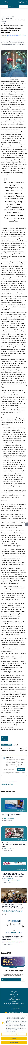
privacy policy (7, 773)
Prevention (4, 781)
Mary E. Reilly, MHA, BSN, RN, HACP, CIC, (13, 910)
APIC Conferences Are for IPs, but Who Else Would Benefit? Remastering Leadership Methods (8, 749)
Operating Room (13, 781)
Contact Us (14, 996)
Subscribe (20, 769)
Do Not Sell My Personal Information (14, 1003)
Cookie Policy (12, 1031)
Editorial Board (14, 994)
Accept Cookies (14, 1042)
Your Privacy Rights (14, 1005)
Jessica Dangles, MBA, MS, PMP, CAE (11, 880)
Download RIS (4, 738)
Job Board (14, 998)
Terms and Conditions (14, 999)
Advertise (14, 991)
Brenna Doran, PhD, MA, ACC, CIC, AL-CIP (12, 911)
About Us (14, 993)
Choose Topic (12, 6)
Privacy (14, 1001)
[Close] (26, 1015)
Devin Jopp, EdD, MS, (9, 878)
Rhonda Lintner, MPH (9, 848)
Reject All (14, 1038)
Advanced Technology (7, 784)
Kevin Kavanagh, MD (9, 818)
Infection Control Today (6, 18)
